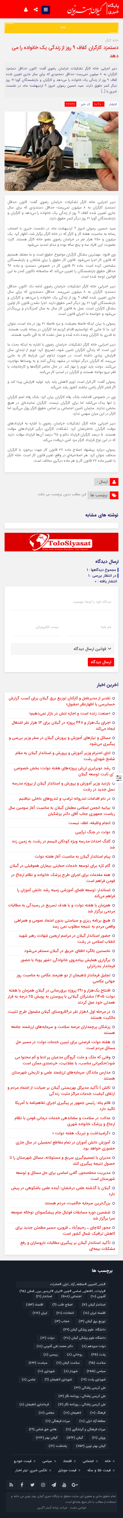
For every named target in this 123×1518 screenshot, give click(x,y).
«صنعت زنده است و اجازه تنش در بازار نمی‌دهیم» (69, 713)
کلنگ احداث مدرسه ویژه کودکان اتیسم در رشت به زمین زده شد (63, 844)
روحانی (74, 1354)
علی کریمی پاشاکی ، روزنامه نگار (82, 1396)
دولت (47, 1338)
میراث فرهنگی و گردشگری (86, 1429)
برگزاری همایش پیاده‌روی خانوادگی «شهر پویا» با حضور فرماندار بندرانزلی (68, 963)
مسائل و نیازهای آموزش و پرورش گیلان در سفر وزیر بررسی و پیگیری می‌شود (62, 741)
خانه (108, 1461)
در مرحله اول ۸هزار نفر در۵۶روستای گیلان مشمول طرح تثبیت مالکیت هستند (61, 1014)
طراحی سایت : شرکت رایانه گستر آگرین (61, 1508)
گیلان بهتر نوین (91, 1446)
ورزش (99, 1437)
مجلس (46, 1412)
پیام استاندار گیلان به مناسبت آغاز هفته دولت (72, 856)
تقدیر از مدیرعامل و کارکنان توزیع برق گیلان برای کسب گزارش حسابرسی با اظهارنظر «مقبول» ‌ (62, 701)
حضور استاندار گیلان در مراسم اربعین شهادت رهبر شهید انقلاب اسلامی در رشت (67, 938)
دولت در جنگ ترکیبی (92, 832)
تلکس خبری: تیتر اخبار (31, 1470)
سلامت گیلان (68, 1363)
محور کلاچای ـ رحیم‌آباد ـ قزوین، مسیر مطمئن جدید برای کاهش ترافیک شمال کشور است (65, 1230)
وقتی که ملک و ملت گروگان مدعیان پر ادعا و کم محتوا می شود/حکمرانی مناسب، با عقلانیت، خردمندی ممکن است (65, 1060)
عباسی (28, 1379)
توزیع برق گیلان (92, 1321)
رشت (98, 1354)
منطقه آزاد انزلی (92, 1421)
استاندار (44, 1296)
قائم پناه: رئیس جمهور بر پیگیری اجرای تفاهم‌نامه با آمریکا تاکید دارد (65, 1106)
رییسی (50, 1354)
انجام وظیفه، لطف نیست (89, 823)
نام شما (106, 627)
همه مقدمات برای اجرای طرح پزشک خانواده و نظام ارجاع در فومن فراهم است (63, 878)
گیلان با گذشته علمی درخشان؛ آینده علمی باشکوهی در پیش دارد (63, 1191)
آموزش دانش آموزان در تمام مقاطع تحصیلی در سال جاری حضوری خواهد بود (65, 1145)
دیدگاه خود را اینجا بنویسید (92, 602)
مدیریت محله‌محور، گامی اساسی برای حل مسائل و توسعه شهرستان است (65, 1176)
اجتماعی (71, 1296)
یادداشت (58, 1446)
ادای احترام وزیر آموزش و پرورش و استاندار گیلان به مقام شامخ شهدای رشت (65, 756)
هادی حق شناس (43, 1429)
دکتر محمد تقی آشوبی (55, 1346)
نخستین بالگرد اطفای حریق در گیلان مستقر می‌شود (67, 951)
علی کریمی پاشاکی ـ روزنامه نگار (82, 1404)
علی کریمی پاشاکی (90, 1388)
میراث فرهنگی (57, 1421)
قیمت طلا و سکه (99, 1470)
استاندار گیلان (94, 1304)
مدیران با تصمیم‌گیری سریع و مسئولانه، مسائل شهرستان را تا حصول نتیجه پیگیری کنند (62, 1160)
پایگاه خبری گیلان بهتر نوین (42, 1496)
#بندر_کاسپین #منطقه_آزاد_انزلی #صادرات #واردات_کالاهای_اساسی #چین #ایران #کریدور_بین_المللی (62, 1285)
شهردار (71, 1371)
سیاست (38, 1363)
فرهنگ (98, 1412)
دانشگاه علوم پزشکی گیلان (84, 1329)
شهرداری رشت (93, 1379)
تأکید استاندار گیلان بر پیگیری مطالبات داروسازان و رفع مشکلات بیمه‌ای (67, 1246)
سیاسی (96, 1371)
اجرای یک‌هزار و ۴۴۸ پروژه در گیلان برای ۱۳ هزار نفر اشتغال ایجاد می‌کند (63, 725)
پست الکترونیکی (46, 627)
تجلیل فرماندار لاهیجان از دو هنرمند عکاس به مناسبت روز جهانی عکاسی (66, 978)
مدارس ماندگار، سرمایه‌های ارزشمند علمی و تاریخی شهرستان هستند (63, 1075)
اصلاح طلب (62, 1304)
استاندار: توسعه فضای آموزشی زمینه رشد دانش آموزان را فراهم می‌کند (66, 893)
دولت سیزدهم (94, 1346)
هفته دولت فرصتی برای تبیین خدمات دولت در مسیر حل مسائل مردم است (65, 1045)
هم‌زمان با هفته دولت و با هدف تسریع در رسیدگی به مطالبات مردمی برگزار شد (61, 908)
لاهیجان (72, 1412)
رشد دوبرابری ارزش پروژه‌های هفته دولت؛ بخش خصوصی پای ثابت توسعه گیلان (64, 771)
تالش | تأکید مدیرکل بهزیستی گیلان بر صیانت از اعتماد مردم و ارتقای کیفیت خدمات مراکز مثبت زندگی (61, 1090)
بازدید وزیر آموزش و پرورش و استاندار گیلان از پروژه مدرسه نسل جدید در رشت (63, 786)
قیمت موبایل (67, 1470)
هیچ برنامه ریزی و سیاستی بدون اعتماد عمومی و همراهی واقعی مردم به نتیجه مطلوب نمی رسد (64, 923)
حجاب (62, 1321)
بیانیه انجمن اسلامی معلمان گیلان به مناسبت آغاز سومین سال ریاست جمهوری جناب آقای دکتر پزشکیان (62, 811)
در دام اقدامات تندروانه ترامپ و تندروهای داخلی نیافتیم (64, 798)
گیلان (75, 1437)
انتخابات (65, 1313)
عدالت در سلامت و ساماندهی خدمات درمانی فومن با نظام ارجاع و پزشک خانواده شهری (65, 1121)
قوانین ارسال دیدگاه (90, 649)
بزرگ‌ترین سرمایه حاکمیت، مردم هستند (77, 1203)
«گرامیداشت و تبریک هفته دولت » (81, 1133)
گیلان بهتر (46, 1437)
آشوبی (98, 1296)
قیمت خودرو (22, 1461)
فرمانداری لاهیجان (34, 1404)
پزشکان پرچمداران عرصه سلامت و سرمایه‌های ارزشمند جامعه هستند (63, 1030)
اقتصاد (34, 1304)
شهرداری (46, 1371)
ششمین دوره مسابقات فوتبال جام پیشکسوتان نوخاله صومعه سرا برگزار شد (63, 1215)
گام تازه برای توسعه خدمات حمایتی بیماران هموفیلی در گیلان (60, 866)
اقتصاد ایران (94, 1313)
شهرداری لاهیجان (58, 1379)
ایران (40, 1313)
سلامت (97, 1363)
